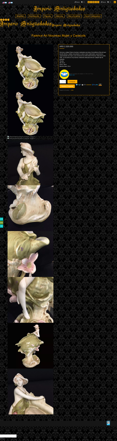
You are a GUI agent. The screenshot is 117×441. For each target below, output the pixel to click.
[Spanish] (6, 3)
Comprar (72, 82)
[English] (3, 3)
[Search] (17, 436)
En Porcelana (66, 90)
